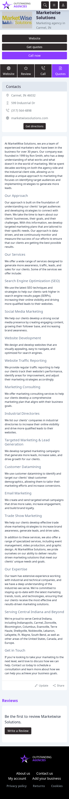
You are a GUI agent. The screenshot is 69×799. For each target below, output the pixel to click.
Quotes (60, 74)
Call (43, 74)
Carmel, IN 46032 (23, 95)
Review (26, 74)
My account (17, 778)
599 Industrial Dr (23, 103)
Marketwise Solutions (48, 15)
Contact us (44, 773)
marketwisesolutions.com (29, 118)
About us (23, 773)
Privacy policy (17, 786)
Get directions (35, 126)
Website (34, 38)
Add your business (46, 778)
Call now (34, 55)
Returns (39, 786)
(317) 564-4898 (21, 110)
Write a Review (18, 731)
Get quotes (34, 47)
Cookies (57, 786)
